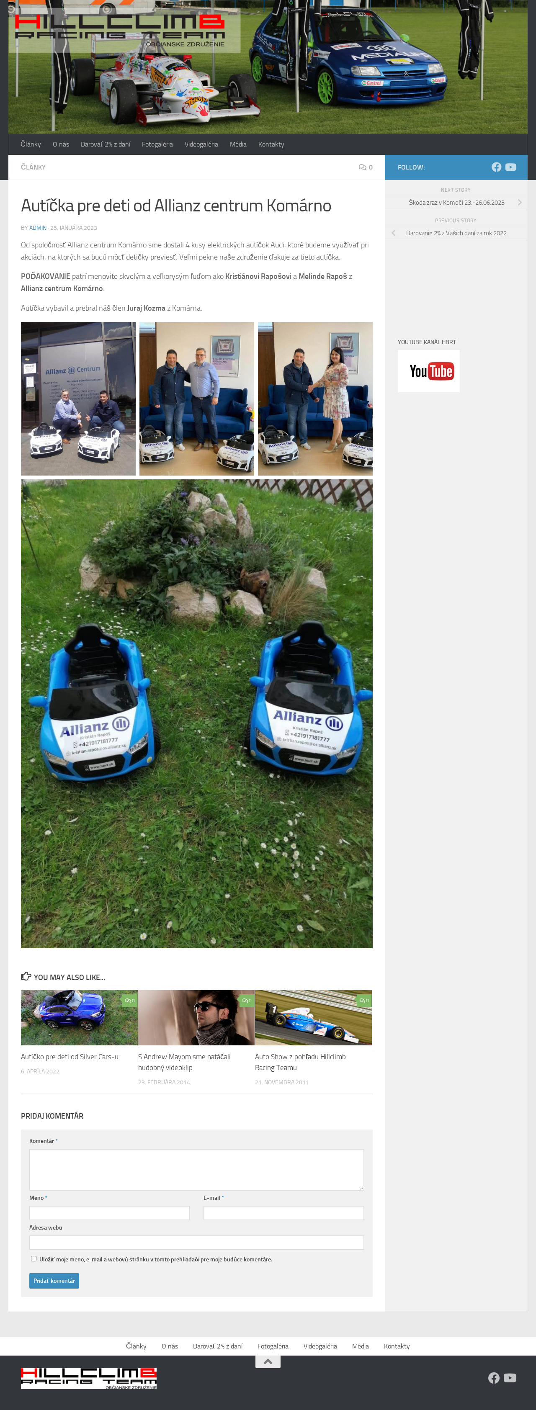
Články (31, 144)
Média (238, 144)
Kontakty (271, 144)
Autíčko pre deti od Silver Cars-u (70, 1057)
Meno (38, 1198)
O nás (61, 144)
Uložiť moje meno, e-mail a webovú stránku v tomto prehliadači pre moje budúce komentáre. (155, 1259)
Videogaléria (201, 144)
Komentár (43, 1141)
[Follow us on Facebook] (497, 167)
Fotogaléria (157, 144)
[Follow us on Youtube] (510, 167)
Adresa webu (45, 1227)
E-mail (214, 1198)
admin (37, 228)
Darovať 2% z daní (105, 144)
